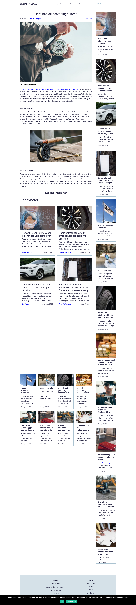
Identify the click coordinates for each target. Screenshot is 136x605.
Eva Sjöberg (26, 304)
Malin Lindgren (35, 19)
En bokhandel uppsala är (106, 463)
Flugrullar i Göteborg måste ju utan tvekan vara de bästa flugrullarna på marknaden (49, 89)
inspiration (88, 18)
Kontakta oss (79, 4)
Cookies (70, 4)
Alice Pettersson (65, 304)
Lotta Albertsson (65, 252)
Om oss (63, 4)
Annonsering (53, 4)
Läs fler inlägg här (56, 192)
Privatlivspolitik (71, 601)
